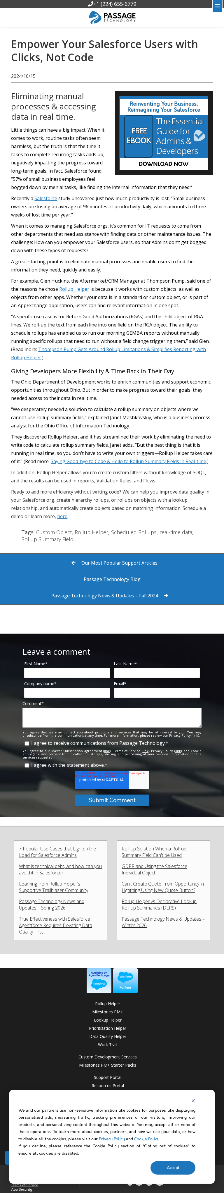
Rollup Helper (74, 289)
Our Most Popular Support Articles (119, 563)
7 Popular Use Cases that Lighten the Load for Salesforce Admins (57, 851)
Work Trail (107, 1044)
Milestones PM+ (107, 1012)
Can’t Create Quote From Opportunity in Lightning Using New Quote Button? (163, 887)
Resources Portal (108, 1085)
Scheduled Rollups (134, 532)
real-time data (176, 532)
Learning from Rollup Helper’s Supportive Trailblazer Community (53, 887)
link (195, 735)
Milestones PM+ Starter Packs (107, 1065)
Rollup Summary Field (47, 539)
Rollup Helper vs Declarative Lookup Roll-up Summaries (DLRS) (159, 904)
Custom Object (54, 532)
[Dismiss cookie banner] (193, 1101)
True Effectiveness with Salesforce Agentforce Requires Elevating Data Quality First (55, 925)
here (62, 516)
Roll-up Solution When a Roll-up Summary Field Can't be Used (154, 851)
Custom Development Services (107, 1057)
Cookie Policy (146, 1139)
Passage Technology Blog (112, 579)
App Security (21, 1189)
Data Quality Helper (107, 1036)
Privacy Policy (111, 1139)
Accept (173, 1168)
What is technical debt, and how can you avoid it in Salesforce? (60, 869)
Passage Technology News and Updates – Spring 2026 (51, 904)
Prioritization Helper (107, 1028)
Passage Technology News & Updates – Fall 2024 (105, 595)
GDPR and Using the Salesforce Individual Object (154, 869)
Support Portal (107, 1077)
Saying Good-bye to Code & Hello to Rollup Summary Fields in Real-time (128, 461)
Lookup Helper (108, 1020)
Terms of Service (24, 1185)
